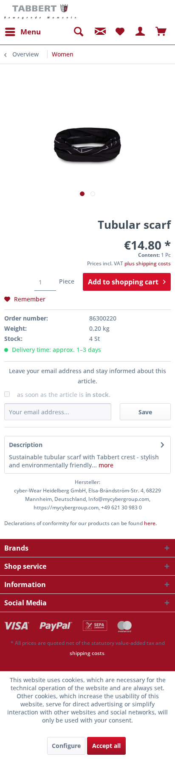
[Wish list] (119, 31)
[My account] (140, 31)
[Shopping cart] (161, 31)
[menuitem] (22, 31)
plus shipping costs (147, 263)
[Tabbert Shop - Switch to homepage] (40, 11)
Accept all (106, 746)
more (105, 465)
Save (145, 412)
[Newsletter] (98, 31)
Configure (66, 746)
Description (25, 445)
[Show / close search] (78, 31)
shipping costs (87, 653)
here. (150, 523)
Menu (30, 32)
